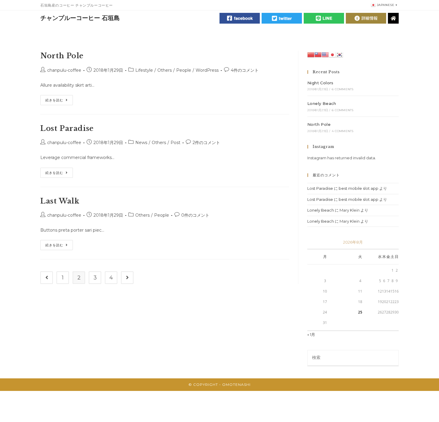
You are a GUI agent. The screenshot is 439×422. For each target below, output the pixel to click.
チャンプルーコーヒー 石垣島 (80, 18)
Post (175, 142)
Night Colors (320, 82)
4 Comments (342, 131)
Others (164, 70)
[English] (325, 54)
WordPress (207, 70)
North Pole (62, 55)
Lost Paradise (67, 128)
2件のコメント (206, 142)
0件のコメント (195, 215)
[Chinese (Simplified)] (310, 54)
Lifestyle (144, 70)
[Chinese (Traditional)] (318, 54)
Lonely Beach (321, 103)
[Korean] (339, 54)
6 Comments (342, 89)
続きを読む (59, 101)
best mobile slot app (358, 188)
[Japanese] (332, 54)
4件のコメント (245, 70)
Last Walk (59, 201)
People (183, 70)
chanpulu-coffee (64, 70)
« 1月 (311, 334)
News (141, 142)
